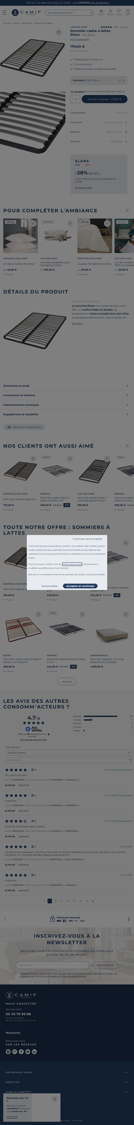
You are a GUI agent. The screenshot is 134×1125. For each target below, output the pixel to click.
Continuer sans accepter (87, 538)
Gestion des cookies (72, 564)
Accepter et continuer (80, 586)
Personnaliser (50, 586)
